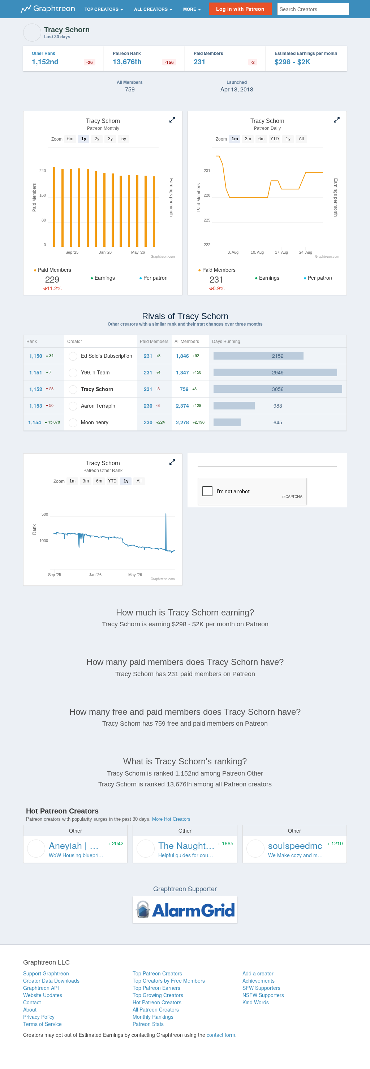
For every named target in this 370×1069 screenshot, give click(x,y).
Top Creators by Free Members (169, 980)
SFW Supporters (261, 987)
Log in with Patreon (240, 8)
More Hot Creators (171, 819)
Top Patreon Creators (157, 973)
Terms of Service (42, 1023)
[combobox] (313, 9)
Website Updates (42, 995)
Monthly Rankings (153, 1016)
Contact (32, 1002)
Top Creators (102, 9)
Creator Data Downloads (51, 980)
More (190, 9)
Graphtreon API (41, 987)
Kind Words (255, 1002)
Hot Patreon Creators (157, 1002)
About (29, 1009)
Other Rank (43, 53)
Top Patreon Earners (156, 987)
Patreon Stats (148, 1023)
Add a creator (258, 973)
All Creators (151, 9)
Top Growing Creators (158, 995)
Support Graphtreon (46, 973)
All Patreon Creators (156, 1009)
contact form (221, 1034)
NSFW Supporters (263, 995)
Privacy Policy (39, 1016)
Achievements (258, 980)
